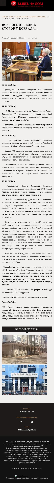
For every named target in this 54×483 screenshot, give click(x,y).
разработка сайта (22, 478)
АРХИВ (11, 17)
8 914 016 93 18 (27, 411)
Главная (5, 17)
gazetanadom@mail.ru (27, 430)
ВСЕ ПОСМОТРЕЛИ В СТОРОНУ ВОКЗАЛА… (30, 17)
